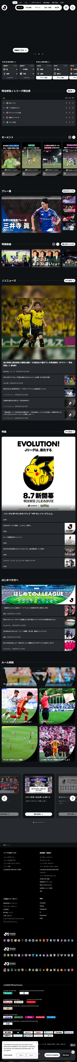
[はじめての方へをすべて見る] (38, 594)
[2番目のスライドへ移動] (35, 822)
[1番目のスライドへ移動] (35, 54)
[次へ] (73, 137)
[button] (66, 7)
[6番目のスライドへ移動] (42, 822)
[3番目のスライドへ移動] (41, 54)
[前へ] (69, 137)
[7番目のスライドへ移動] (43, 822)
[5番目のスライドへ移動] (40, 822)
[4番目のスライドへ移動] (43, 54)
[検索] (72, 7)
